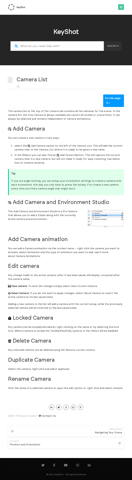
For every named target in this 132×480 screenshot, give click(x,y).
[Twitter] (43, 466)
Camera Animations (28, 256)
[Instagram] (77, 466)
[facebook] (66, 407)
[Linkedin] (89, 466)
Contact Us (49, 416)
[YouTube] (66, 466)
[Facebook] (54, 466)
